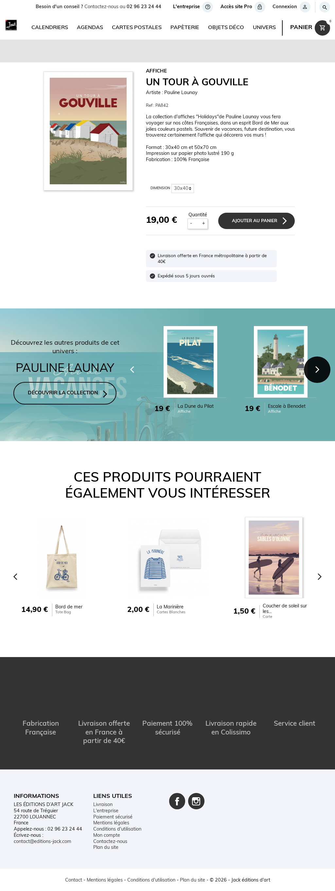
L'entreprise (105, 811)
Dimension (160, 188)
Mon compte (106, 835)
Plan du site (105, 847)
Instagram (196, 801)
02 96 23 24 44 (144, 7)
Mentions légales (111, 823)
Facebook (177, 801)
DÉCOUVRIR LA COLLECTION (63, 393)
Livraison (103, 804)
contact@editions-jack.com (42, 841)
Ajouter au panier (254, 221)
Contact (73, 880)
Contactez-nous (110, 841)
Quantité (197, 215)
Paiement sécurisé (112, 817)
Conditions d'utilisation (117, 829)
